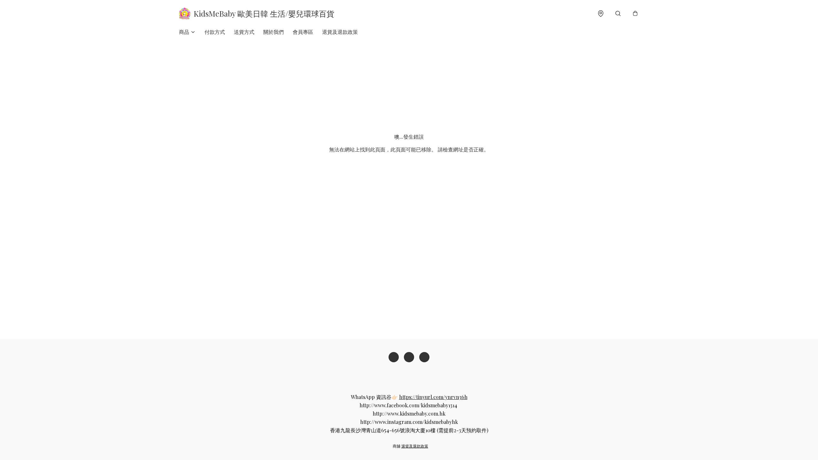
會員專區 (303, 31)
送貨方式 (244, 31)
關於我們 (273, 31)
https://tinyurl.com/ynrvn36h (433, 397)
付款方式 (214, 31)
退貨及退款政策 (340, 31)
